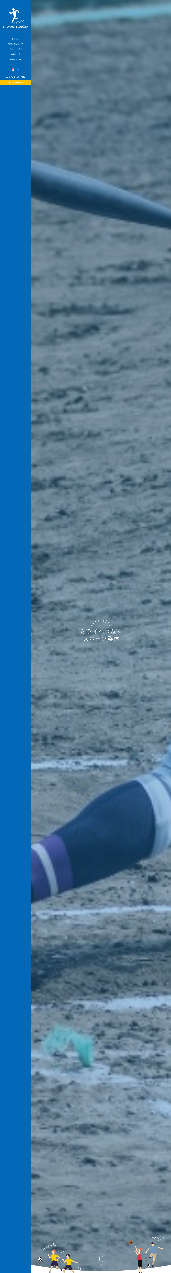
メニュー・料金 (15, 49)
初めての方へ (15, 59)
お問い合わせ (17, 83)
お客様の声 (15, 54)
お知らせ (15, 39)
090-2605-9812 (17, 77)
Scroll (101, 1264)
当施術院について (15, 44)
